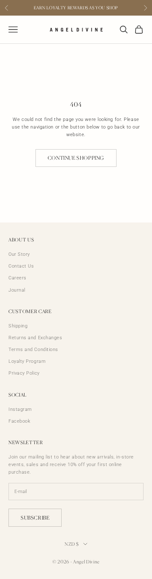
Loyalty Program (27, 361)
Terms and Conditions (33, 349)
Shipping (17, 326)
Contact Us (21, 266)
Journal (16, 290)
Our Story (19, 254)
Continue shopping (76, 158)
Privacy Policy (24, 373)
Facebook (19, 421)
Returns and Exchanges (35, 337)
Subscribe (35, 518)
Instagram (20, 409)
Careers (17, 278)
